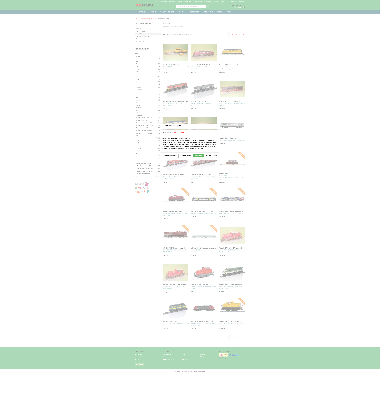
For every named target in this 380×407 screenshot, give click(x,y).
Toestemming (167, 132)
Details (176, 132)
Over (182, 132)
